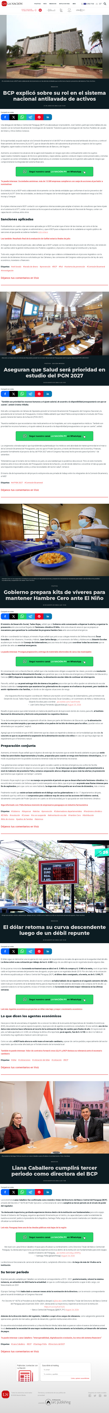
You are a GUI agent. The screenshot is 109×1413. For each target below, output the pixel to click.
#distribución (88, 815)
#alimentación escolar (57, 815)
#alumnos (39, 819)
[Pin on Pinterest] (39, 117)
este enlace (43, 232)
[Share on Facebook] (5, 117)
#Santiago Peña (40, 1344)
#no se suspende (38, 815)
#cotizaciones (24, 1060)
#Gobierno (15, 811)
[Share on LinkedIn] (47, 117)
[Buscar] (105, 3)
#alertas (36, 811)
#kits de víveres (7, 819)
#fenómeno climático (93, 811)
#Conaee (25, 815)
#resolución (15, 815)
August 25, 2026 (74, 705)
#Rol (61, 267)
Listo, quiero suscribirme (80, 1378)
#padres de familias (24, 819)
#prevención (45, 267)
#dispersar (26, 811)
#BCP (54, 267)
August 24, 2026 (68, 1256)
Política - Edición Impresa (54, 363)
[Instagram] (100, 1395)
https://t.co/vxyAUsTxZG (54, 1307)
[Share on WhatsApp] (22, 117)
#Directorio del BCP (56, 1344)
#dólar (13, 1060)
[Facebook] (90, 1395)
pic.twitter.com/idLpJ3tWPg (68, 1253)
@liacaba (58, 1301)
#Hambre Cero (74, 815)
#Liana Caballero (18, 1344)
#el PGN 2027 (17, 483)
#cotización (57, 1060)
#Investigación (7, 270)
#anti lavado (16, 267)
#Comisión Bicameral (96, 267)
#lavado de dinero (30, 267)
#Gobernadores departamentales (68, 811)
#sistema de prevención (74, 267)
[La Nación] (12, 3)
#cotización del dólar (41, 1060)
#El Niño (4, 815)
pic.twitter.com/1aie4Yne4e (68, 702)
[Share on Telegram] (30, 117)
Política (54, 586)
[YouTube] (105, 1395)
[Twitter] (95, 1395)
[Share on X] (13, 117)
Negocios (54, 87)
